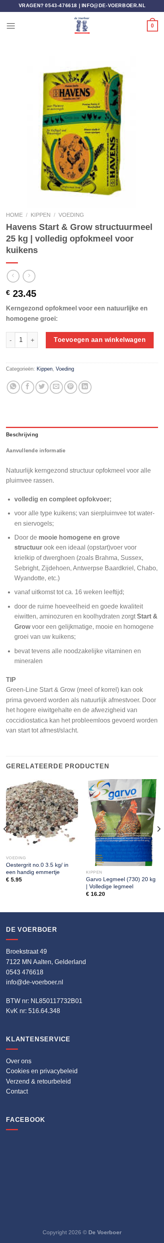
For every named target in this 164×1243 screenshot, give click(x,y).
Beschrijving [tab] (22, 435)
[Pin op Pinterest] (70, 387)
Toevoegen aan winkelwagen (100, 339)
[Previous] (6, 844)
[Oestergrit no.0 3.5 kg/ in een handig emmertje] (42, 815)
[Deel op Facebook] (27, 387)
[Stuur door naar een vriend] (56, 387)
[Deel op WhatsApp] (13, 387)
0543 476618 (24, 972)
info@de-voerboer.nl (113, 5)
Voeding (71, 215)
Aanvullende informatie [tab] (36, 451)
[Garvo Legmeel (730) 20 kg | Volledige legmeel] (122, 822)
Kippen (41, 215)
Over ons (18, 1061)
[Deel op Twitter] (42, 387)
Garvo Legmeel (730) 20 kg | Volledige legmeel (121, 883)
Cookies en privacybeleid (42, 1071)
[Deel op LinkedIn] (85, 387)
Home (14, 215)
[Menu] (11, 25)
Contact (17, 1091)
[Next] (158, 844)
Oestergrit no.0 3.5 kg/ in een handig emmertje (37, 868)
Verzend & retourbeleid (38, 1081)
